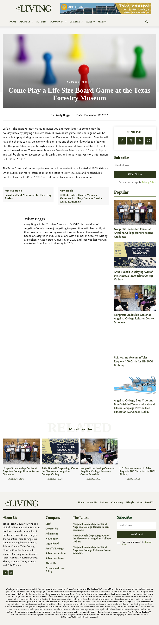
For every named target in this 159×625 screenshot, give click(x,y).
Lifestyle (75, 21)
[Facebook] (122, 140)
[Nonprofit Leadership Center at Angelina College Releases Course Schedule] (135, 298)
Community (57, 21)
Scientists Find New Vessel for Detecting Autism (28, 197)
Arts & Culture (79, 82)
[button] (146, 22)
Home (13, 21)
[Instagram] (11, 572)
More (89, 21)
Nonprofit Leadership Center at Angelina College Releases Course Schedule (134, 318)
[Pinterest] (139, 140)
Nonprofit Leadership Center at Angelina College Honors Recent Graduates (133, 232)
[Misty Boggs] (12, 230)
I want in (133, 174)
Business (41, 21)
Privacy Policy (149, 182)
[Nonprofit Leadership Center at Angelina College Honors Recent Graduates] (135, 212)
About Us (25, 21)
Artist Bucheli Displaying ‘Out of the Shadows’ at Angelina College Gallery (133, 275)
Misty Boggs (63, 115)
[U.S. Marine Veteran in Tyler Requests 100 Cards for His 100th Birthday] (135, 341)
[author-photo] (5, 478)
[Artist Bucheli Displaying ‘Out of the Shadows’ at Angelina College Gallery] (135, 255)
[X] (131, 140)
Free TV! (102, 21)
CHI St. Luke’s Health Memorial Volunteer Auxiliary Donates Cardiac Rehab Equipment (81, 198)
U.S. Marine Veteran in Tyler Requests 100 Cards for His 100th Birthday (134, 361)
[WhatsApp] (148, 140)
